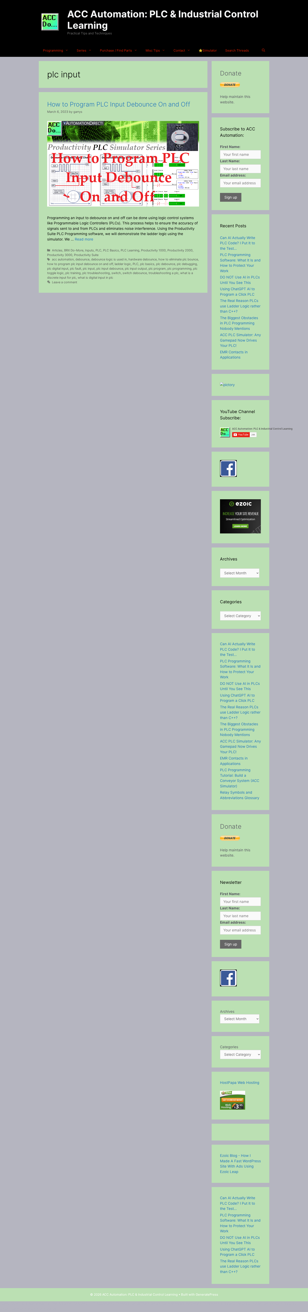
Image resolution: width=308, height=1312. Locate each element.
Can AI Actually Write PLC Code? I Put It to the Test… (237, 243)
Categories (229, 1047)
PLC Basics (111, 250)
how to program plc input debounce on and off (80, 264)
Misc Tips (153, 50)
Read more (84, 239)
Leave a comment (64, 282)
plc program (157, 268)
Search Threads (237, 50)
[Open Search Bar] (263, 50)
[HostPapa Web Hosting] (232, 1108)
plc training (73, 273)
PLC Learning (130, 250)
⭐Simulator (208, 50)
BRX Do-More (73, 250)
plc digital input (57, 268)
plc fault (75, 268)
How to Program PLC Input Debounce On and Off (118, 104)
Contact (179, 50)
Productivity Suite (86, 255)
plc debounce (165, 264)
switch (116, 273)
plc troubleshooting (96, 273)
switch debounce (135, 273)
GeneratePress (207, 1294)
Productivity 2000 (180, 250)
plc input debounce (109, 268)
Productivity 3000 (59, 255)
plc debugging (187, 264)
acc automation (63, 259)
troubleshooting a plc (164, 273)
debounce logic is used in (109, 259)
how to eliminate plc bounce (178, 259)
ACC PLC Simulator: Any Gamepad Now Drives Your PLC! (240, 340)
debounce (82, 259)
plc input (89, 268)
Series (81, 50)
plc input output (136, 268)
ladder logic (123, 264)
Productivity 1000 (153, 250)
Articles (57, 250)
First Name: (230, 147)
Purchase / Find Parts (116, 50)
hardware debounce (142, 259)
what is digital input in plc (95, 277)
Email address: (233, 175)
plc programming (179, 268)
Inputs (89, 250)
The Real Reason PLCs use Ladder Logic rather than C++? (240, 306)
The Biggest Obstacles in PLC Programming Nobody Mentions (239, 323)
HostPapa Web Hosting (239, 1083)
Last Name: (230, 161)
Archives (227, 1011)
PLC (98, 250)
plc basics (147, 264)
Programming (53, 50)
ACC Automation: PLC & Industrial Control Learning (162, 19)
